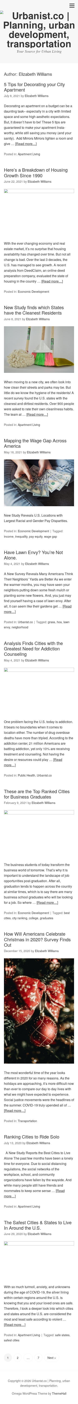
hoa (59, 622)
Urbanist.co (25, 622)
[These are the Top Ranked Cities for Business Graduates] (39, 813)
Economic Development (33, 291)
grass (51, 622)
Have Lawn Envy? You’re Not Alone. (33, 555)
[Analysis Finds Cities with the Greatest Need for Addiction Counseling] (39, 670)
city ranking (19, 918)
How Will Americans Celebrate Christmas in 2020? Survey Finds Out (37, 939)
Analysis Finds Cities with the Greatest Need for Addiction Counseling (33, 648)
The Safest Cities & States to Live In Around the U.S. (38, 1225)
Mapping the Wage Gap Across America (35, 443)
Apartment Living (29, 154)
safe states (62, 1335)
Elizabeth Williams (35, 74)
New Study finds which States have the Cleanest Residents (34, 310)
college (33, 918)
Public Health (26, 775)
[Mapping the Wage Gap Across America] (39, 509)
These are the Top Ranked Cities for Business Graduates (37, 794)
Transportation (27, 1121)
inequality (21, 536)
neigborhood (20, 627)
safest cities (11, 1340)
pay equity (35, 536)
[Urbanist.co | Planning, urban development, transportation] (39, 43)
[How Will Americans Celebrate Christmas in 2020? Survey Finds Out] (39, 1067)
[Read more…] (26, 143)
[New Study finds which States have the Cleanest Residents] (39, 376)
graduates (46, 918)
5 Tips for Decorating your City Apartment (34, 87)
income (9, 536)
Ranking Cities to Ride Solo (31, 1136)
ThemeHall (59, 1393)
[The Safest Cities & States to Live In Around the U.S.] (39, 1244)
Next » (51, 1358)
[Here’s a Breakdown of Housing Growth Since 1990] (39, 191)
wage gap (50, 536)
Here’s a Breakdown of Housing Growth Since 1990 (36, 172)
